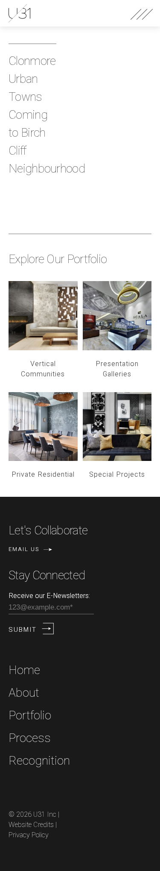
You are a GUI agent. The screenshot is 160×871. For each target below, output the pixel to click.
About (24, 693)
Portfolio (30, 715)
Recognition (39, 761)
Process (30, 738)
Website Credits (31, 825)
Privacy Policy (29, 835)
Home (24, 670)
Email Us (24, 549)
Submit (23, 629)
